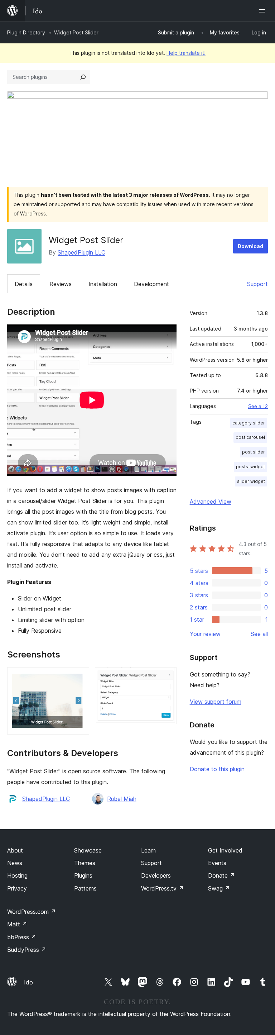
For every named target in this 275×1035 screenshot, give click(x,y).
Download (250, 246)
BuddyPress (26, 949)
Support (257, 284)
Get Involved (225, 850)
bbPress (21, 937)
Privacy (17, 888)
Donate (221, 875)
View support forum (215, 701)
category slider (248, 423)
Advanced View (210, 501)
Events (217, 863)
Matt (17, 924)
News (14, 863)
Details (24, 284)
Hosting (17, 875)
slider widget (251, 481)
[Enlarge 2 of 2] (166, 676)
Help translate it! (186, 53)
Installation (102, 284)
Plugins (83, 875)
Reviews (60, 284)
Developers (156, 875)
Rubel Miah (121, 798)
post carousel (250, 437)
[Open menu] (263, 11)
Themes (84, 863)
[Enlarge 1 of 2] (79, 676)
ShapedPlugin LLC (81, 252)
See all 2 (258, 406)
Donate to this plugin (217, 769)
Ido (28, 982)
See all (259, 633)
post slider (253, 452)
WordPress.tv (162, 888)
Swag (219, 888)
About (15, 850)
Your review (205, 633)
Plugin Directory (26, 32)
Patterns (85, 888)
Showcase (88, 850)
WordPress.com (31, 911)
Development (151, 284)
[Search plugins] (83, 77)
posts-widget (250, 466)
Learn (148, 850)
